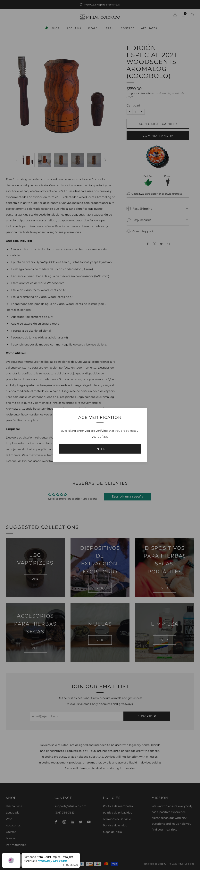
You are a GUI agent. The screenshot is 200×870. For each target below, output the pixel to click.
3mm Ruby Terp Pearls (52, 860)
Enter (100, 449)
